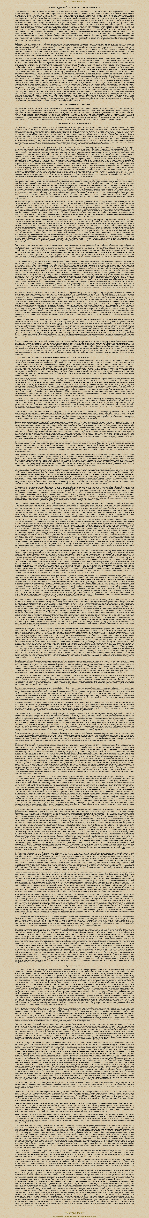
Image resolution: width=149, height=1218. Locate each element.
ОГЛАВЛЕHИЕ (74, 2)
